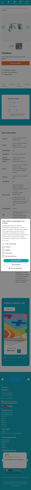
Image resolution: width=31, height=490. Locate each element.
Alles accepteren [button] (16, 260)
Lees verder (5, 240)
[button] (15, 268)
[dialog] (15, 245)
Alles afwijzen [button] (16, 264)
